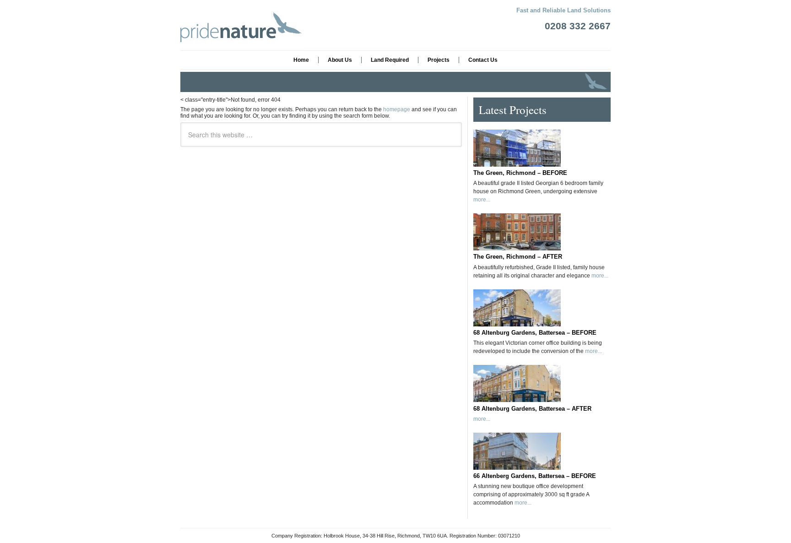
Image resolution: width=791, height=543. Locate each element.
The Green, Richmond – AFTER (517, 256)
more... (481, 199)
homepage (396, 109)
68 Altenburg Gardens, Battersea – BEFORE (534, 332)
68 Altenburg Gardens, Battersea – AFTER (532, 408)
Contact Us (483, 60)
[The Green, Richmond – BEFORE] (542, 145)
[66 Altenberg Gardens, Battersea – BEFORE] (542, 448)
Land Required (390, 60)
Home (301, 60)
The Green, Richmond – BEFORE (520, 172)
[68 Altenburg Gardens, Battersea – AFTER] (542, 380)
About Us (340, 60)
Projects (439, 60)
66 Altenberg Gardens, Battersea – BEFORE (534, 475)
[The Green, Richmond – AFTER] (542, 228)
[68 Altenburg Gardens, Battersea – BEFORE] (542, 304)
